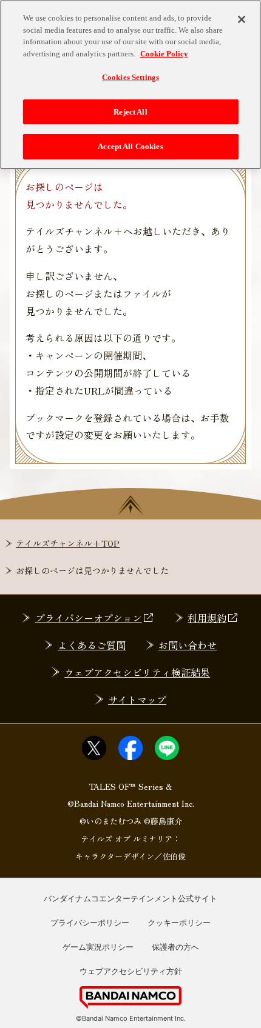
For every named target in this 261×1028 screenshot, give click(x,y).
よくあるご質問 (92, 645)
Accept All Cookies (130, 146)
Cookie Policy (164, 53)
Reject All (130, 111)
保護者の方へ (175, 947)
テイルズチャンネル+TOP (68, 543)
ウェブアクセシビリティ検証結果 (137, 672)
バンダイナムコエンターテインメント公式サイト (130, 898)
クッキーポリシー (179, 922)
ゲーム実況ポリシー (98, 947)
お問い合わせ (187, 645)
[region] (130, 84)
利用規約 (207, 617)
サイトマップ (137, 699)
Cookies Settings (130, 77)
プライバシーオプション (88, 617)
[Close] (241, 19)
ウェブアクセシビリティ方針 (131, 971)
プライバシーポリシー (89, 922)
